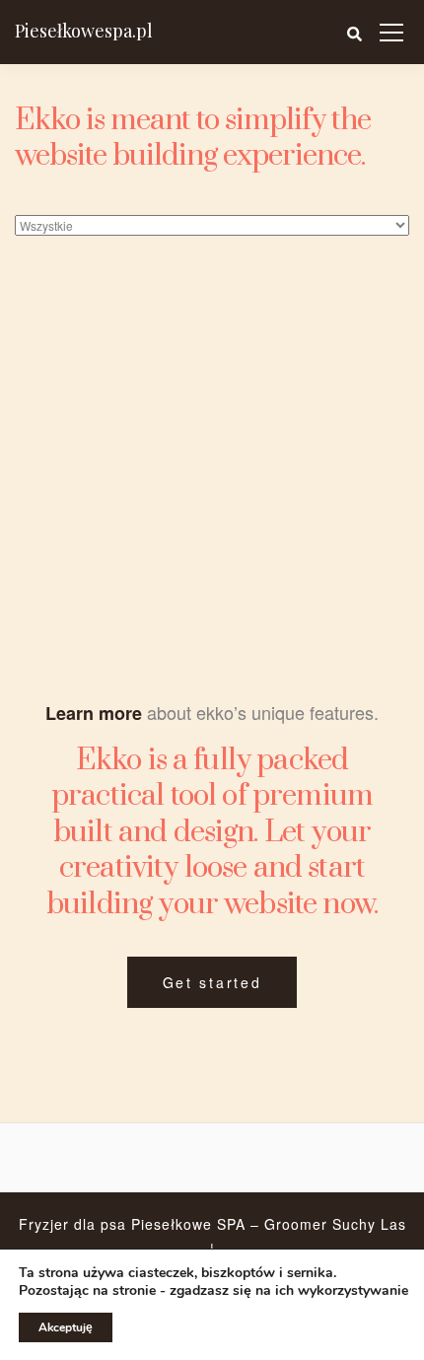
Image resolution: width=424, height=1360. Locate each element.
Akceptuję (65, 1327)
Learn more (93, 713)
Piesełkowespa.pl (84, 30)
